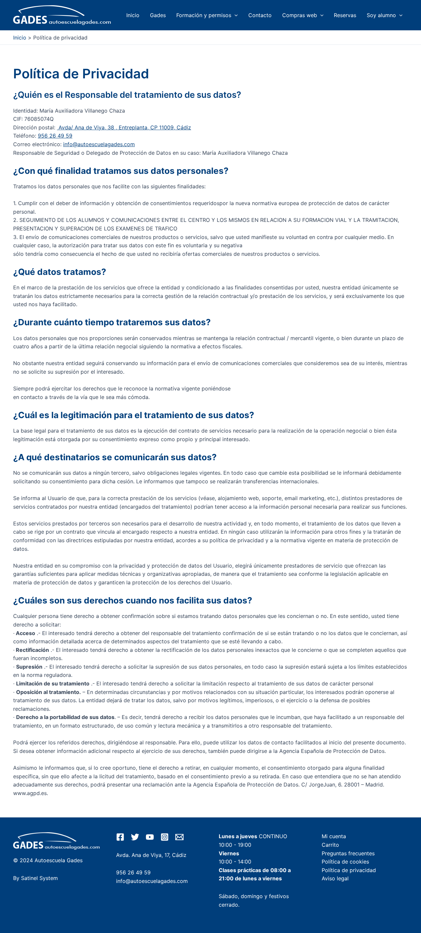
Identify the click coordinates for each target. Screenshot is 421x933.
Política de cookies (345, 861)
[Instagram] (165, 837)
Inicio (132, 15)
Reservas (345, 15)
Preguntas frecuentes (348, 853)
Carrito (330, 844)
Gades (158, 15)
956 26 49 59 (55, 135)
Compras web (299, 15)
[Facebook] (120, 837)
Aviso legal (335, 878)
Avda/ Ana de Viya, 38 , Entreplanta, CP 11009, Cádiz (124, 127)
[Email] (179, 837)
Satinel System (39, 878)
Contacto (260, 15)
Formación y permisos (203, 15)
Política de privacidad (349, 870)
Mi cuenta (334, 836)
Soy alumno (381, 15)
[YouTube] (150, 837)
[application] (234, 15)
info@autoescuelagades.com (99, 144)
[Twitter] (135, 837)
